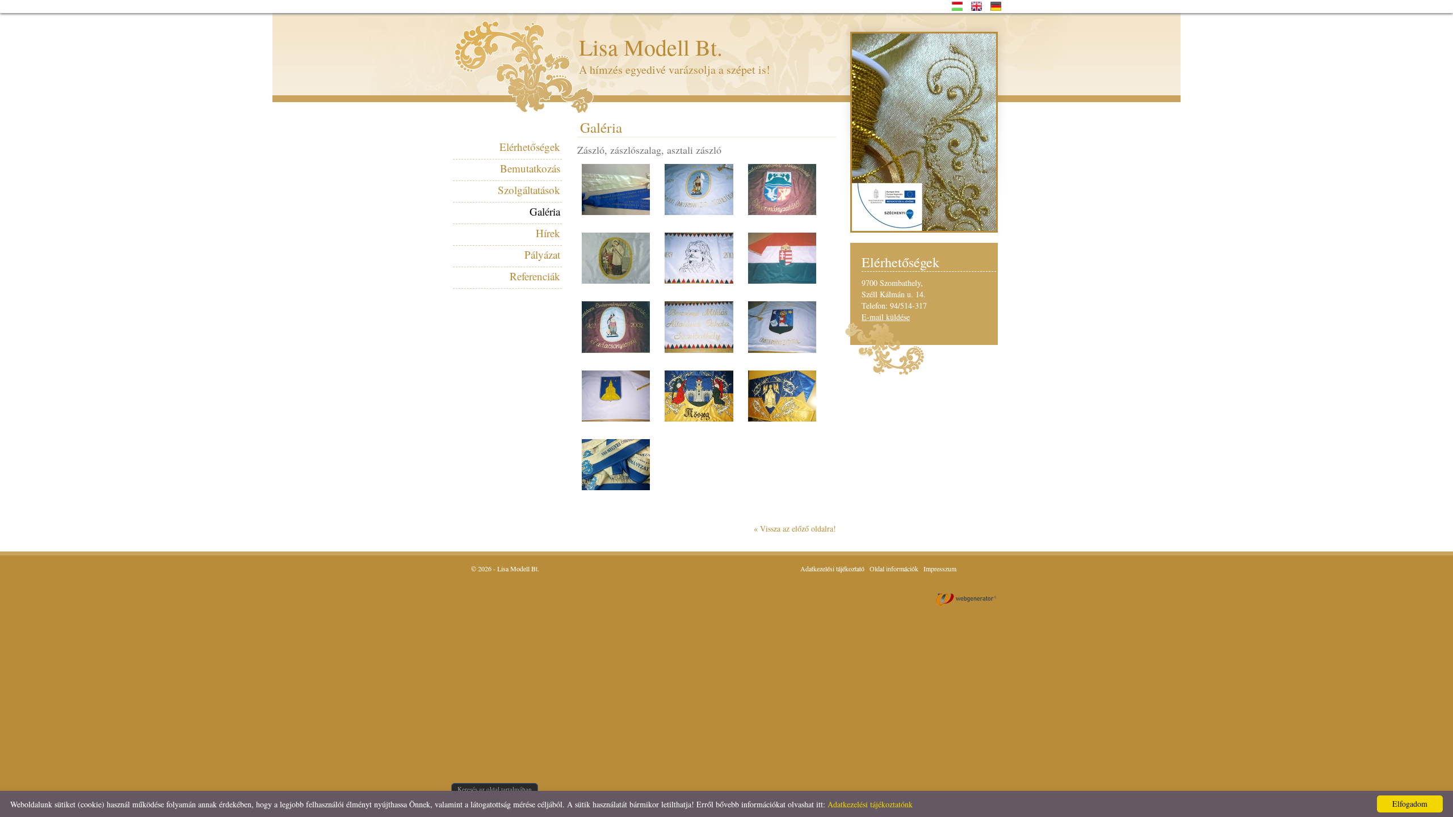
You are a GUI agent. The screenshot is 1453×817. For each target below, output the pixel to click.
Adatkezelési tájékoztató (832, 568)
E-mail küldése (886, 316)
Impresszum (939, 568)
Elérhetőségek (529, 147)
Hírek (548, 233)
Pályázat (542, 254)
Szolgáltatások (529, 190)
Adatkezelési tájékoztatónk (870, 804)
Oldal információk (894, 568)
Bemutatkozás (530, 168)
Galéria (545, 211)
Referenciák (535, 276)
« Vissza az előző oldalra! (795, 528)
